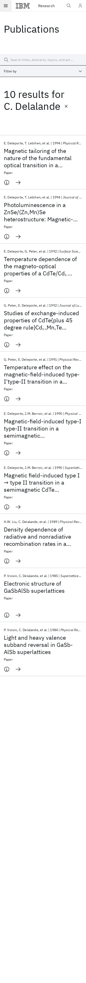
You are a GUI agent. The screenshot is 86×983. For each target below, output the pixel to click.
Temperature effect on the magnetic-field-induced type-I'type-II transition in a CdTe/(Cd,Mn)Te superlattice (42, 374)
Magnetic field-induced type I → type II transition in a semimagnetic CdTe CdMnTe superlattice (42, 482)
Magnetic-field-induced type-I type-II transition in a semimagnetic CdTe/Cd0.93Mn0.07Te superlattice (42, 428)
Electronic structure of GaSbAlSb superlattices (34, 587)
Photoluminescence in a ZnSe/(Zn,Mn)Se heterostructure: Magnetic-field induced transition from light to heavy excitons (40, 212)
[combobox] (43, 71)
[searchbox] (43, 60)
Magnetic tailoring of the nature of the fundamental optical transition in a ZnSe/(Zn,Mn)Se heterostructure (38, 158)
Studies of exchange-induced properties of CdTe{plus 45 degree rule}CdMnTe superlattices (41, 320)
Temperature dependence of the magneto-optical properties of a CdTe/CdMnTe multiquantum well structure (40, 266)
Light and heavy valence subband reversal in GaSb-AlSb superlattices (38, 644)
